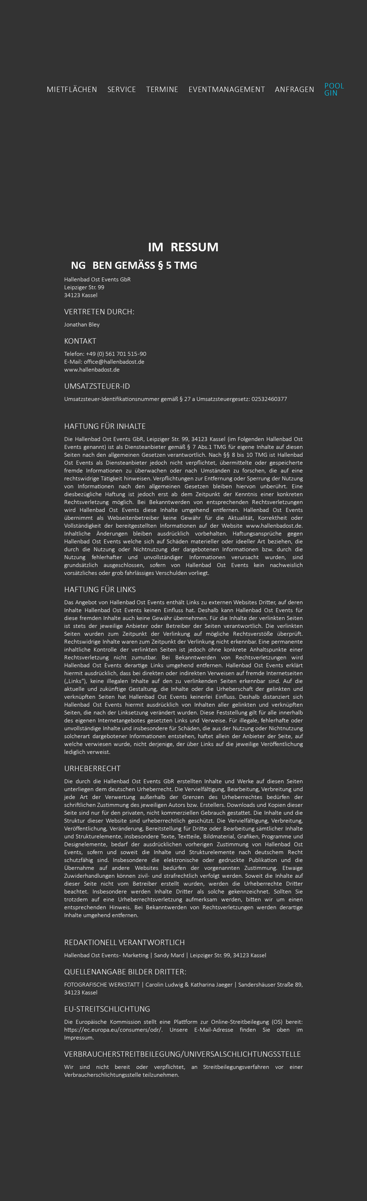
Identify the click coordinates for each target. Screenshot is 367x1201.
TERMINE (162, 90)
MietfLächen (72, 90)
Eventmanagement (227, 90)
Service (122, 90)
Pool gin (334, 90)
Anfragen (294, 90)
